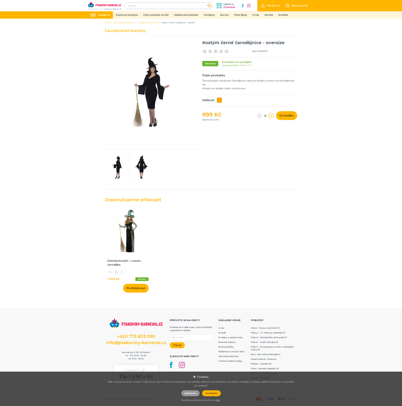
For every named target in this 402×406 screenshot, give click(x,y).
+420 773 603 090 (136, 336)
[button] (270, 5)
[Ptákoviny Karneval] (104, 6)
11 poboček (229, 7)
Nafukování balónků (186, 15)
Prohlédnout (135, 288)
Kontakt (283, 15)
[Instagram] (248, 5)
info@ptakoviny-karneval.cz (136, 342)
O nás (255, 15)
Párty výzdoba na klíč (156, 15)
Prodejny (209, 15)
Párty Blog (240, 15)
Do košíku (286, 115)
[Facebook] (242, 5)
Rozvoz (224, 15)
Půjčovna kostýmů (127, 15)
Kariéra (269, 15)
